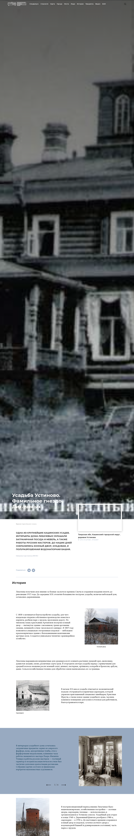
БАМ (104, 4)
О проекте (44, 4)
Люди (73, 4)
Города (59, 4)
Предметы (89, 4)
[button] (47, 786)
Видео (97, 4)
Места (66, 4)
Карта (52, 4)
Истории (80, 4)
